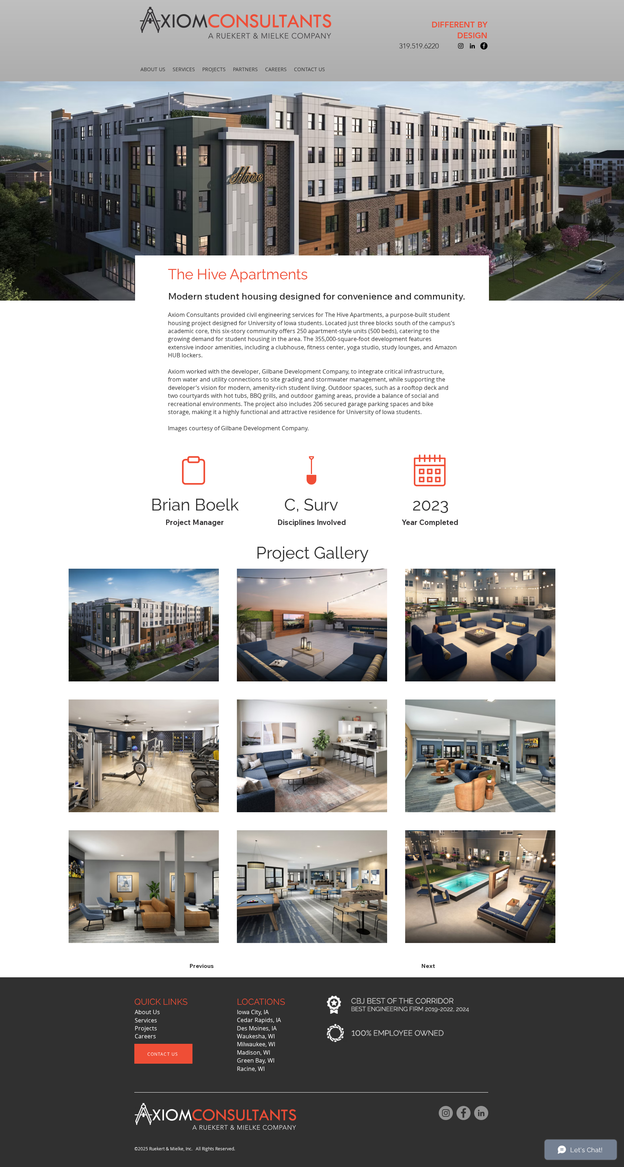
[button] (153, 69)
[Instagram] (446, 1113)
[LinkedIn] (481, 1113)
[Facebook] (463, 1113)
